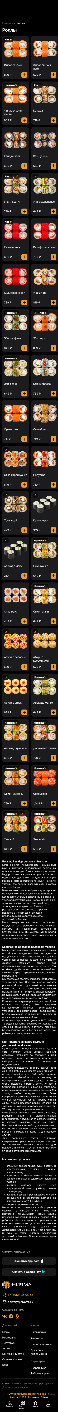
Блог (5, 1364)
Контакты (36, 1338)
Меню (6, 1332)
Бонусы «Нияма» (13, 1353)
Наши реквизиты (41, 1344)
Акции (6, 1348)
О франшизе (38, 1367)
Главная (7, 23)
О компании (38, 1332)
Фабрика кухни (39, 1373)
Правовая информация (38, 1352)
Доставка (8, 1343)
